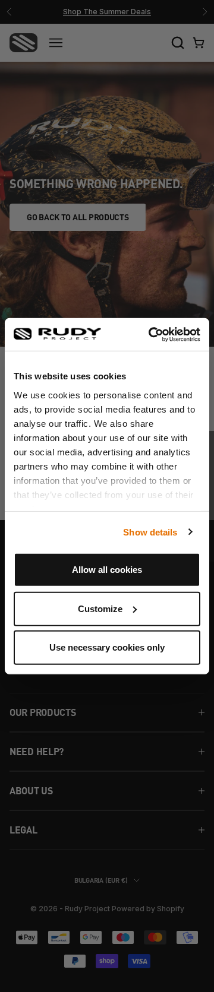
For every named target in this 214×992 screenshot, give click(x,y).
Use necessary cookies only (107, 647)
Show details (150, 532)
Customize (100, 608)
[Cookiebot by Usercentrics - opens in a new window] (151, 334)
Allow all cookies (107, 570)
